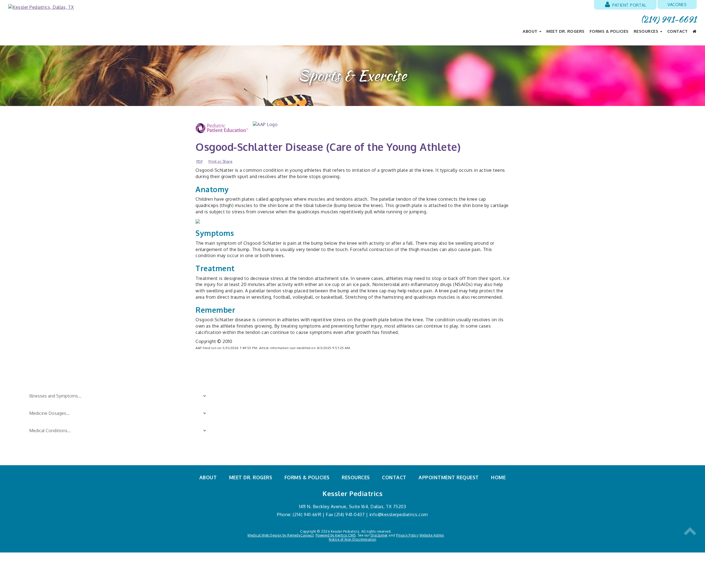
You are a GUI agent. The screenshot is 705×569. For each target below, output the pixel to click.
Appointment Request (449, 477)
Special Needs (366, 408)
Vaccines (677, 4)
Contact (677, 31)
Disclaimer (379, 535)
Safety (358, 399)
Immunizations (254, 426)
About (208, 477)
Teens (358, 426)
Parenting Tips (366, 390)
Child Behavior (254, 399)
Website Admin (431, 535)
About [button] (531, 31)
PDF (199, 161)
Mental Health (366, 444)
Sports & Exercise (369, 417)
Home (498, 477)
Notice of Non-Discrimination (352, 539)
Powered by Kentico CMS (336, 535)
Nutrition (249, 444)
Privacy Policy (407, 535)
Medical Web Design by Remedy (281, 535)
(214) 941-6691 (669, 19)
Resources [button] (647, 31)
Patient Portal (629, 4)
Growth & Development (263, 417)
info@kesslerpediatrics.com (398, 514)
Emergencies (252, 408)
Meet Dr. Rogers (565, 31)
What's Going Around (373, 435)
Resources (356, 477)
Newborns (250, 435)
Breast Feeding (255, 390)
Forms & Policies (609, 31)
